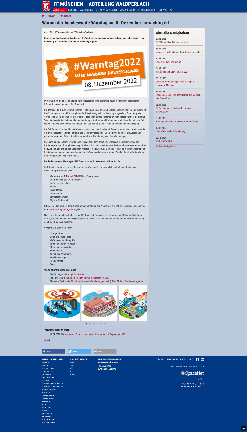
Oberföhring (48, 395)
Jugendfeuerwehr (78, 359)
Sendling (46, 407)
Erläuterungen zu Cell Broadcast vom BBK (89, 278)
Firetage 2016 (104, 366)
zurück (47, 340)
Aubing (45, 365)
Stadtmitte (47, 413)
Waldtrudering (49, 422)
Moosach (46, 392)
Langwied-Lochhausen (52, 383)
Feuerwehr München (108, 362)
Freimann (46, 374)
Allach (45, 362)
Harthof (46, 380)
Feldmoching (48, 368)
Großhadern (48, 377)
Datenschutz (187, 359)
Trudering (46, 416)
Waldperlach (48, 419)
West (72, 371)
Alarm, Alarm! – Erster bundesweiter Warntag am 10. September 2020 (92, 334)
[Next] (142, 303)
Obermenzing (48, 398)
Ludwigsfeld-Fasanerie (52, 386)
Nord (72, 362)
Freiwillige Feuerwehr (53, 359)
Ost (71, 365)
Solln (44, 410)
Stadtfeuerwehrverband (110, 359)
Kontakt (160, 359)
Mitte (72, 374)
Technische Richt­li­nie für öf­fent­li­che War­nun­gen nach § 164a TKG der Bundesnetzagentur (101, 281)
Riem (44, 404)
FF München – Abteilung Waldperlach (101, 4)
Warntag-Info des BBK (74, 274)
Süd (71, 368)
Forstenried (47, 371)
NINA (66, 176)
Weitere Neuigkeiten (165, 146)
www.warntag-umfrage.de (61, 209)
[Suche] (172, 10)
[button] (60, 10)
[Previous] (49, 303)
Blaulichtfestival (107, 369)
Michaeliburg (48, 389)
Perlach (46, 401)
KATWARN (78, 176)
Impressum (172, 359)
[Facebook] (197, 359)
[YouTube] (202, 359)
